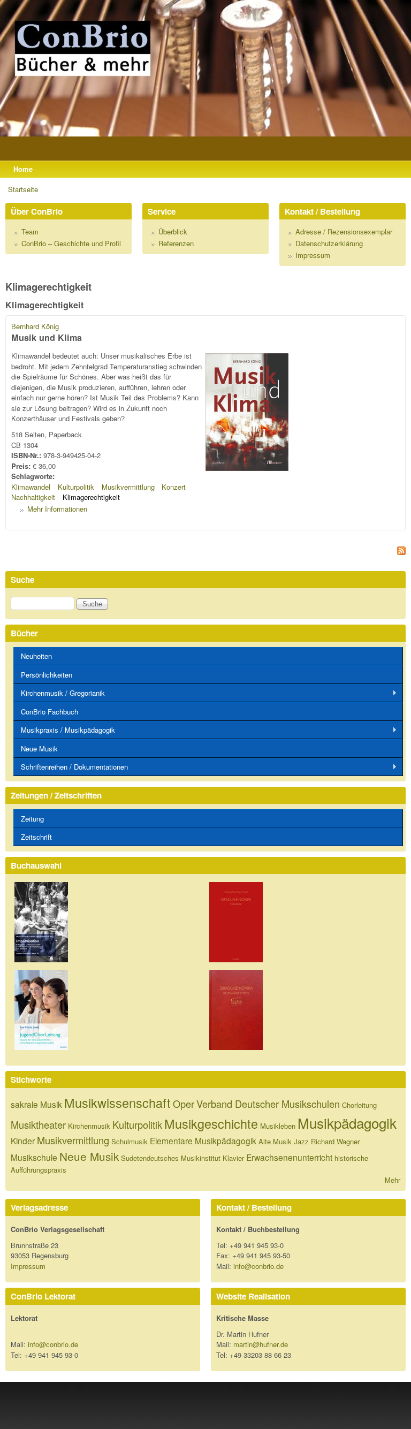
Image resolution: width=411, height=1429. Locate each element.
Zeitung (32, 819)
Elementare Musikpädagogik (203, 1140)
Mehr (392, 1180)
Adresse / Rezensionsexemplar (343, 231)
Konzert (174, 487)
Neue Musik (39, 748)
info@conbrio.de (258, 1266)
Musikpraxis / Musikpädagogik (64, 730)
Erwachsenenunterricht (289, 1157)
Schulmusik (129, 1141)
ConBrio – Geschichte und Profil (71, 243)
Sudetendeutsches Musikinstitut (170, 1158)
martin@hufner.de (260, 1344)
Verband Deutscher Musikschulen (268, 1104)
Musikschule (34, 1157)
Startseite (23, 189)
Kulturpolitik (76, 487)
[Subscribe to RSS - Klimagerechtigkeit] (205, 552)
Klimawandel (30, 487)
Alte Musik (275, 1141)
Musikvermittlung (128, 487)
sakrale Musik (36, 1104)
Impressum (312, 255)
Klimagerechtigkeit (91, 497)
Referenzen (176, 243)
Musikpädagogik (347, 1122)
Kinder (23, 1140)
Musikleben (277, 1126)
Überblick (172, 231)
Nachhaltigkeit (33, 497)
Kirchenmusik (89, 1126)
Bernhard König (35, 326)
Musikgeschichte (211, 1123)
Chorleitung (359, 1105)
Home (23, 169)
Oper (183, 1104)
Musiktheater (38, 1124)
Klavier (233, 1158)
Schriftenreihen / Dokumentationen (70, 767)
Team (30, 231)
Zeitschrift (36, 837)
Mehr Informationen (57, 509)
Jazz (301, 1141)
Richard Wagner (335, 1141)
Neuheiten (36, 656)
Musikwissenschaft (117, 1102)
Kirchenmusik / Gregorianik (59, 693)
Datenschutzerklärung (329, 243)
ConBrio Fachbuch (49, 711)
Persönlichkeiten (46, 675)
